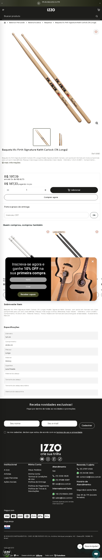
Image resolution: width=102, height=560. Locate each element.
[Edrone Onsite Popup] (51, 280)
